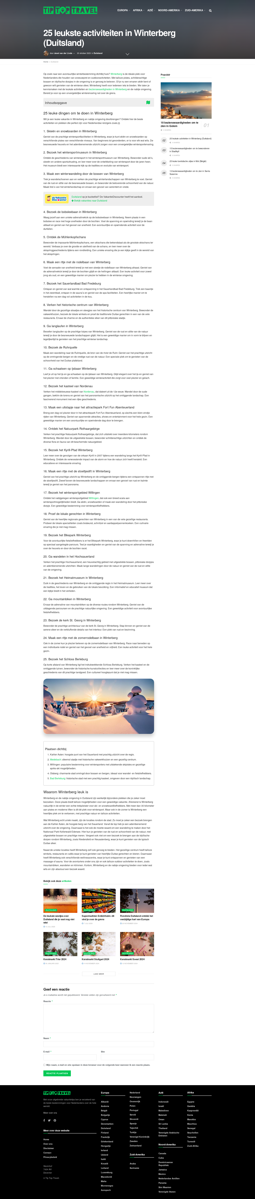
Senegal (191, 1128)
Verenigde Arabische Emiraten (168, 1134)
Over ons (48, 1143)
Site (103, 1051)
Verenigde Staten (167, 1191)
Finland (105, 1132)
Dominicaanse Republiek (165, 1164)
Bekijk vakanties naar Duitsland (90, 200)
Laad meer (99, 974)
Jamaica (162, 1169)
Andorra (105, 1106)
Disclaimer (48, 1148)
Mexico (162, 1173)
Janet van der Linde (63, 53)
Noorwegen (135, 1096)
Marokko (191, 1119)
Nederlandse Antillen (169, 1178)
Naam (47, 1038)
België (104, 1110)
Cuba (161, 1157)
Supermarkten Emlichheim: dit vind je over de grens (98, 917)
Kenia (190, 1114)
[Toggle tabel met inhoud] (149, 102)
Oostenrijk (135, 1101)
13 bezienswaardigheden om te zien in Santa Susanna (190, 172)
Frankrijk (105, 1137)
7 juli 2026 (88, 923)
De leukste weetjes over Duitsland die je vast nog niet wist (58, 919)
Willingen (94, 498)
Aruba (133, 1163)
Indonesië (163, 1101)
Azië (150, 10)
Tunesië (191, 1141)
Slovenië (134, 1119)
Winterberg (116, 74)
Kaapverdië (193, 1110)
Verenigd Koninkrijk (139, 1136)
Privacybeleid (50, 1157)
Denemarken (107, 1123)
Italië (103, 1159)
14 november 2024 (91, 963)
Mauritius (192, 1123)
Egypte (190, 1101)
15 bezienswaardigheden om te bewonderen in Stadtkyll (190, 150)
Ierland (104, 1150)
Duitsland (98, 53)
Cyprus (104, 1119)
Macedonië (106, 1176)
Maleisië (162, 1114)
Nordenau (89, 391)
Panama (162, 1182)
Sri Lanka (163, 1123)
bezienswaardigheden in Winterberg (108, 89)
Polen (132, 1105)
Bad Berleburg (57, 778)
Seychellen (192, 1132)
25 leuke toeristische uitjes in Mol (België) (188, 161)
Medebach (55, 759)
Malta (103, 1181)
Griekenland (107, 1141)
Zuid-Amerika (194, 10)
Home (45, 61)
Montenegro (107, 1185)
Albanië (105, 1101)
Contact (47, 1152)
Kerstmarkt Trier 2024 (54, 959)
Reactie (48, 1001)
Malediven (163, 1110)
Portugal (134, 1110)
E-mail (47, 1051)
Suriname (134, 1167)
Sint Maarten (164, 1187)
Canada (162, 1153)
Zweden (134, 1141)
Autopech (106, 1190)
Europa (122, 10)
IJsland (104, 1154)
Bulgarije (105, 1114)
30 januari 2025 (52, 963)
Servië (133, 1114)
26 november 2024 (130, 923)
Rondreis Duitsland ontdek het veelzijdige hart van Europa (136, 917)
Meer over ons (50, 1112)
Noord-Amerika (169, 10)
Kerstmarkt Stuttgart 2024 (95, 959)
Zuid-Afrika (192, 1145)
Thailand (162, 1128)
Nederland (135, 1092)
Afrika (137, 10)
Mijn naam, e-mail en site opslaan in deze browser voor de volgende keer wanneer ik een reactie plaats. (98, 1064)
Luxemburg (106, 1172)
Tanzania (191, 1137)
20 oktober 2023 (84, 53)
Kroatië (104, 1163)
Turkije (133, 1132)
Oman (161, 1119)
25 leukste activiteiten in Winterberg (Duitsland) (190, 138)
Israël (161, 1106)
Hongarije (106, 1145)
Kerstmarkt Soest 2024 (132, 959)
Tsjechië (134, 1127)
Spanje (133, 1123)
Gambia (191, 1106)
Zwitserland (136, 1145)
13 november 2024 (130, 963)
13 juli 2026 (50, 926)
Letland (105, 1167)
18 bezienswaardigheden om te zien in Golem (179, 124)
